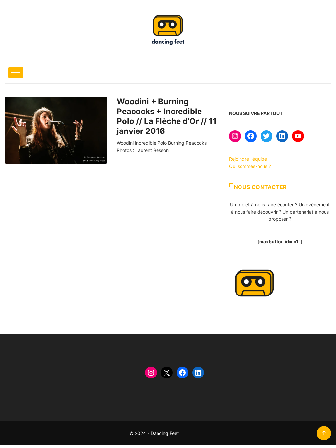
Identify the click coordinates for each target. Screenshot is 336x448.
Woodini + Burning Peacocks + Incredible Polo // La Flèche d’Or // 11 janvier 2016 (167, 116)
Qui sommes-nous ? (250, 166)
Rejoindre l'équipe (248, 159)
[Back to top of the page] (323, 433)
